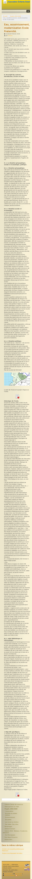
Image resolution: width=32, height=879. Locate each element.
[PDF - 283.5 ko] (17, 794)
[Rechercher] (28, 799)
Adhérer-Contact (10, 829)
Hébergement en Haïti (12, 806)
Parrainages (8, 826)
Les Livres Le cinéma (11, 822)
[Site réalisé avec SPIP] (27, 865)
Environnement (10, 817)
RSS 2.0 (19, 875)
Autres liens (8, 839)
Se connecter (8, 873)
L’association (9, 811)
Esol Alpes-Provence (11, 837)
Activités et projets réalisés (11, 814)
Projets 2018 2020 (15, 16)
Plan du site (18, 873)
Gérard (10, 35)
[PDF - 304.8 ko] (17, 396)
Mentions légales (9, 875)
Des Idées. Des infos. (12, 824)
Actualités (8, 819)
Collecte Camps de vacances (14, 804)
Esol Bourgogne (10, 835)
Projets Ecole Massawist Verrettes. (12, 853)
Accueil (5, 16)
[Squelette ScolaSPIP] (27, 869)
